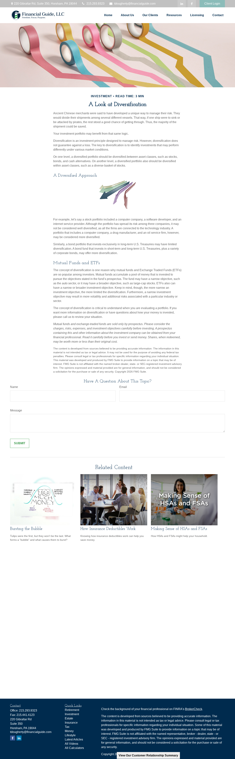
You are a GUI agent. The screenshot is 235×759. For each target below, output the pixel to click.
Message (16, 410)
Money (69, 731)
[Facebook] (192, 3)
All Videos (71, 743)
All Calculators (74, 747)
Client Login (212, 3)
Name (14, 386)
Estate (69, 718)
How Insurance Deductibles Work (108, 529)
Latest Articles (74, 739)
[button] (108, 15)
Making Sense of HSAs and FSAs (179, 529)
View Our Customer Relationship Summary (148, 755)
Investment (72, 714)
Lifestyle (70, 735)
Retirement (72, 709)
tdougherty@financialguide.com (135, 3)
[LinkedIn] (182, 3)
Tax (67, 726)
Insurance (71, 722)
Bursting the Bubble (26, 529)
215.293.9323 (95, 3)
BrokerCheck (193, 709)
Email (123, 386)
